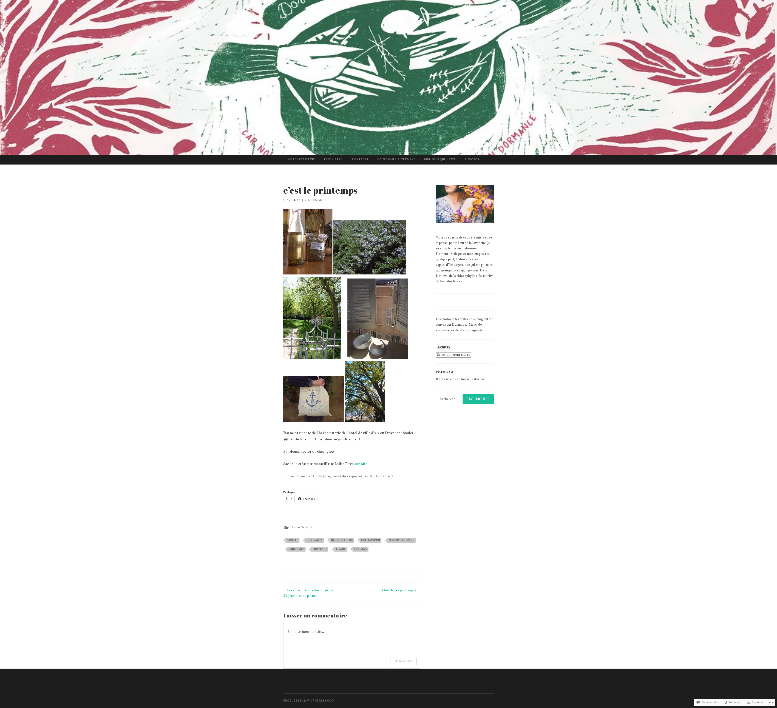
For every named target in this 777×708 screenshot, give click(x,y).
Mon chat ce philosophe (401, 590)
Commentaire (403, 661)
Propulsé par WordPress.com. (309, 701)
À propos (472, 159)
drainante (315, 540)
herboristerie (342, 540)
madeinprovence (401, 540)
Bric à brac (333, 159)
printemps (296, 549)
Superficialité (302, 528)
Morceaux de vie (301, 159)
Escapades (359, 159)
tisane (341, 549)
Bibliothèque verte (440, 159)
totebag (360, 549)
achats (292, 540)
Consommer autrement (396, 159)
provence (320, 549)
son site (361, 464)
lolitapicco (370, 540)
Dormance (317, 200)
